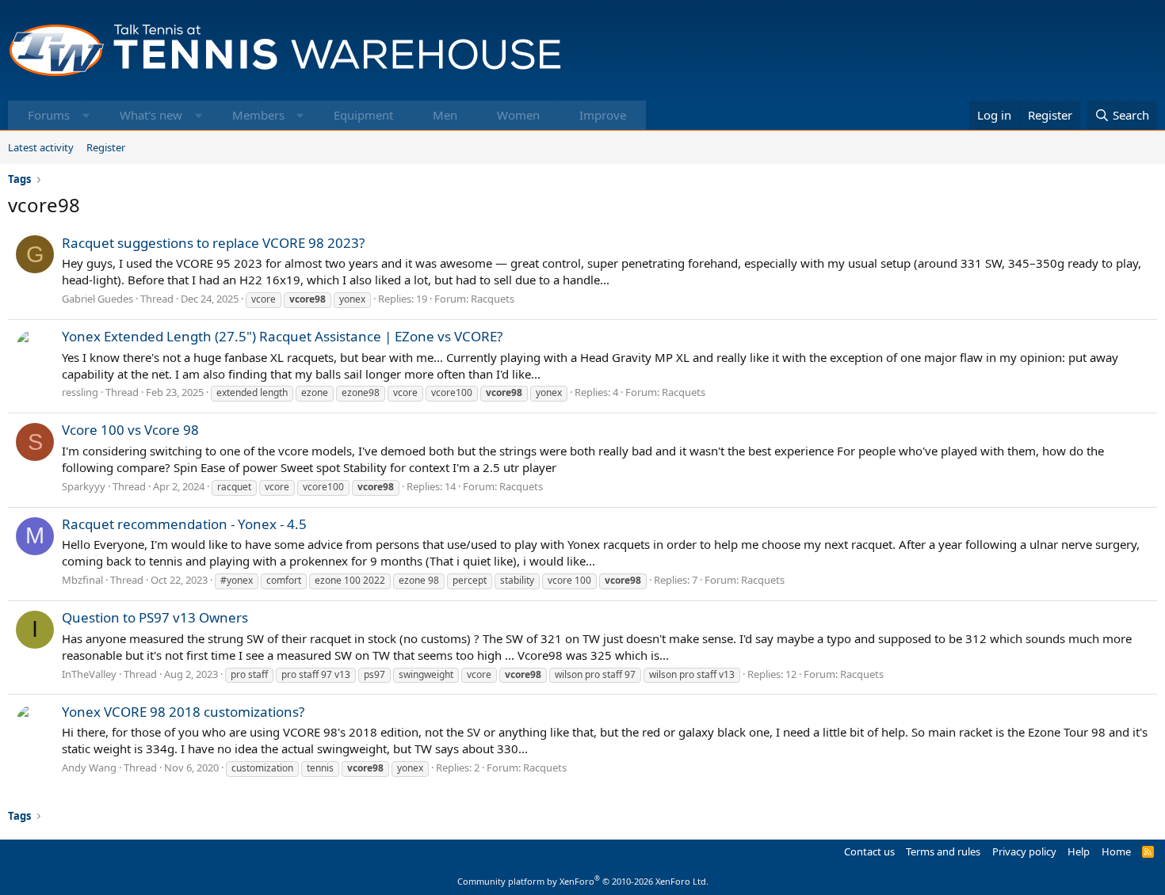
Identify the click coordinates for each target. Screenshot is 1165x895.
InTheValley (89, 674)
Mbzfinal (82, 580)
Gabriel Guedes (97, 298)
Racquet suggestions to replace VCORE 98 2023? (213, 243)
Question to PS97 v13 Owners (155, 617)
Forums (49, 115)
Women (518, 115)
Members (258, 115)
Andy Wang (89, 767)
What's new (151, 115)
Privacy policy (1024, 851)
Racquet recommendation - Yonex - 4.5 (184, 524)
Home (1116, 851)
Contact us (869, 851)
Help (1079, 851)
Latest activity (41, 147)
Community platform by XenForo (583, 881)
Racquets (492, 298)
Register (105, 147)
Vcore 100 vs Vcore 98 (130, 430)
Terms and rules (943, 851)
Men (445, 115)
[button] (86, 115)
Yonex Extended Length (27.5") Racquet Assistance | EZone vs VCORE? (282, 336)
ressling (80, 392)
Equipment (363, 115)
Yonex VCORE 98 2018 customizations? (183, 712)
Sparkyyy (83, 486)
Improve (602, 115)
